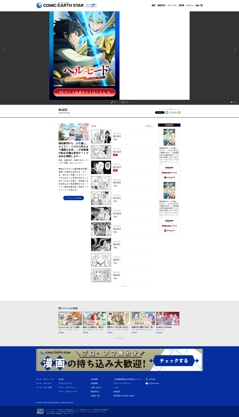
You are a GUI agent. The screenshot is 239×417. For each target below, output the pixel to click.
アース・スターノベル (45, 379)
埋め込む (174, 112)
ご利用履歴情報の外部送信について (127, 379)
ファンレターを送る (73, 198)
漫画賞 (181, 5)
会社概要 (94, 379)
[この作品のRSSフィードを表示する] (179, 112)
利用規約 (116, 392)
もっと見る (121, 286)
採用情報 (94, 383)
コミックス (172, 5)
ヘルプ (116, 387)
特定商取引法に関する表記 (123, 396)
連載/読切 (161, 5)
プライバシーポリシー (122, 383)
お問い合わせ (96, 387)
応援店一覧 (95, 396)
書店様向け (95, 392)
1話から (150, 126)
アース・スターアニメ (67, 387)
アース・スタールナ (44, 383)
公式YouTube (154, 383)
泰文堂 (61, 379)
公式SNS (152, 379)
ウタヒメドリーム (65, 383)
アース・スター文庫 (44, 387)
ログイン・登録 (192, 5)
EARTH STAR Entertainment (51, 402)
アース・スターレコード (68, 392)
